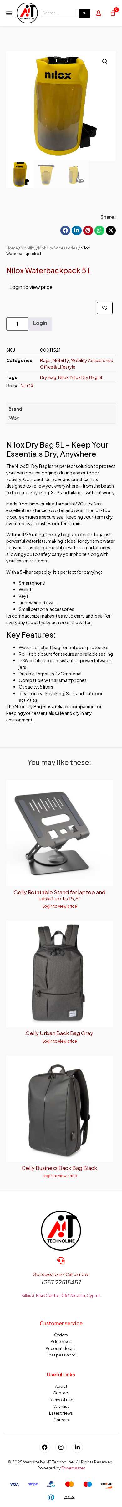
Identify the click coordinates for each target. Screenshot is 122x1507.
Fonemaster (73, 1467)
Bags (45, 360)
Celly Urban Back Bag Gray (59, 1032)
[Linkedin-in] (77, 1447)
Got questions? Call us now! (61, 1274)
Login (40, 323)
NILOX (27, 385)
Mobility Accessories (58, 248)
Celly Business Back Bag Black (59, 1167)
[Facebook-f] (44, 1447)
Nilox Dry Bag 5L (86, 377)
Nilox (63, 377)
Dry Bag (48, 377)
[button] (105, 61)
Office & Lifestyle (57, 367)
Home (12, 248)
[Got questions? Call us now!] (61, 1260)
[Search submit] (84, 13)
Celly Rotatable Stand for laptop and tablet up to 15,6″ (59, 895)
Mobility (28, 248)
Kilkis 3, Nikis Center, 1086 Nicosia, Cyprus (61, 1295)
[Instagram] (61, 1447)
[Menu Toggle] (9, 13)
